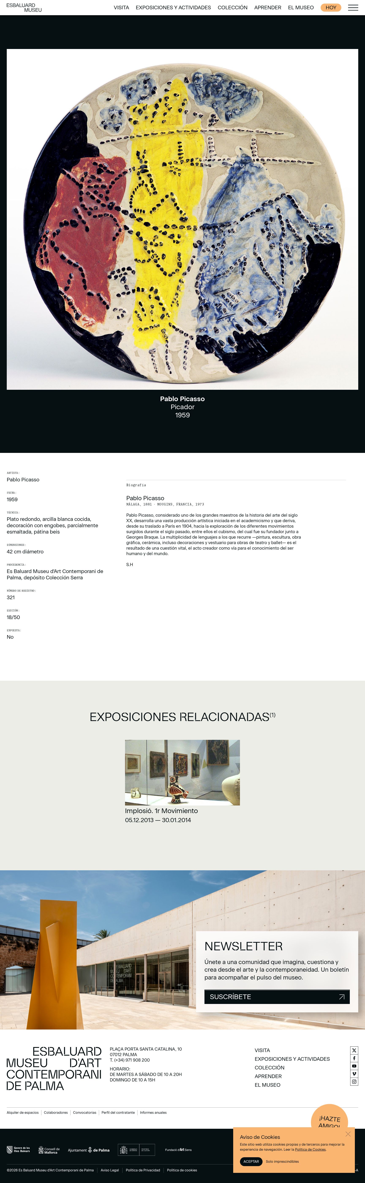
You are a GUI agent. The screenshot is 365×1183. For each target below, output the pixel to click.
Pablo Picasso (23, 480)
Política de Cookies (310, 1150)
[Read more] (182, 783)
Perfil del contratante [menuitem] (118, 1113)
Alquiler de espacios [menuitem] (23, 1113)
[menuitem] (121, 7)
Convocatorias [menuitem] (84, 1113)
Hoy (331, 7)
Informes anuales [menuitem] (153, 1113)
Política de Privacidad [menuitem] (143, 1170)
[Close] (348, 1134)
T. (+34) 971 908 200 (130, 1060)
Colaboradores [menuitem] (56, 1113)
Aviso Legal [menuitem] (110, 1170)
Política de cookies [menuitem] (182, 1170)
